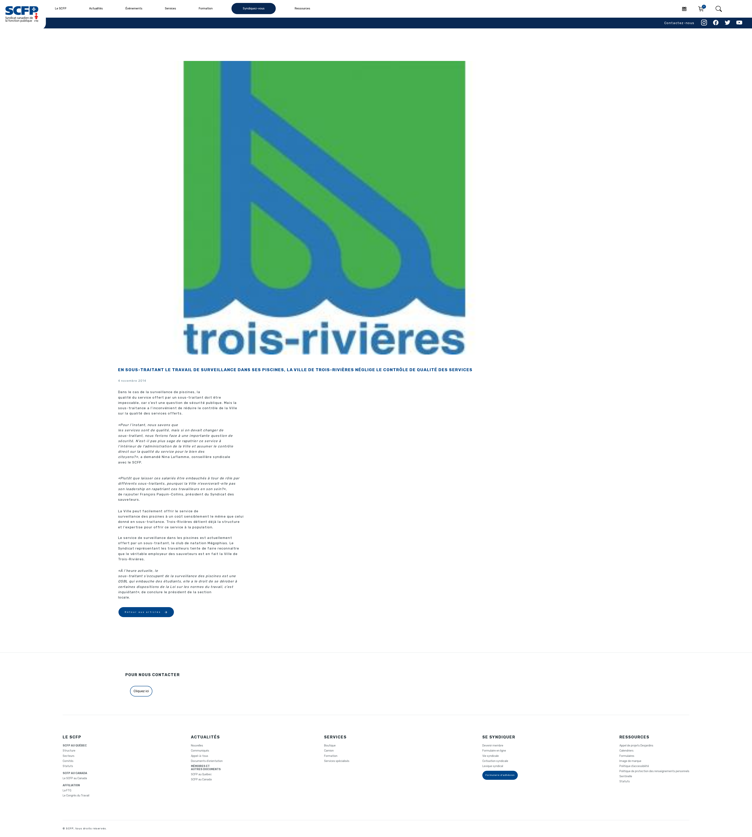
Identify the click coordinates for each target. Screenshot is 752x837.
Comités (68, 761)
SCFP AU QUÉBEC (75, 745)
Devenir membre (492, 745)
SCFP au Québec (201, 774)
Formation (330, 756)
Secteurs (68, 756)
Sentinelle (625, 776)
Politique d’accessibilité (634, 766)
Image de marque (630, 761)
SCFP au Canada (201, 779)
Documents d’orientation (207, 761)
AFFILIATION (71, 785)
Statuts (68, 766)
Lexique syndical (492, 766)
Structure (69, 750)
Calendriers (626, 750)
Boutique (330, 745)
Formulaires (626, 756)
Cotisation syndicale (495, 761)
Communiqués (200, 750)
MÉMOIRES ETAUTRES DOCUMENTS (206, 768)
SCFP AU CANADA (75, 773)
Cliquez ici (141, 691)
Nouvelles (197, 745)
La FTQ (67, 790)
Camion (329, 750)
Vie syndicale (490, 756)
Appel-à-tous (199, 756)
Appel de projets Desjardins (636, 745)
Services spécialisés (336, 761)
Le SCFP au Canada (75, 778)
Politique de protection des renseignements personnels (654, 771)
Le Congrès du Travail (76, 795)
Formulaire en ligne (494, 750)
